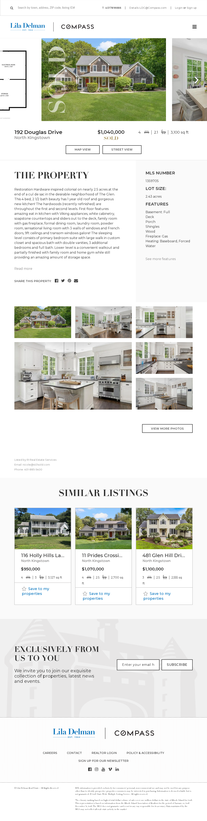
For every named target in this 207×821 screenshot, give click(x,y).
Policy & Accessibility (145, 753)
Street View (122, 149)
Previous (10, 80)
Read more (23, 269)
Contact (74, 753)
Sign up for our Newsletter (103, 761)
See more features (161, 259)
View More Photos (167, 428)
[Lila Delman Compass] (57, 27)
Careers (50, 753)
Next (197, 80)
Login (179, 7)
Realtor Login (104, 753)
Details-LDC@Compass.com (148, 7)
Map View (83, 149)
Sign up (192, 7)
